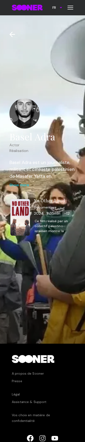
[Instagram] (42, 438)
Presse (17, 381)
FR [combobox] (54, 7)
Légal (16, 394)
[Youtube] (54, 438)
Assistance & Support (29, 402)
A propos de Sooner (28, 373)
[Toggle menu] (70, 7)
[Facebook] (30, 438)
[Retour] (10, 34)
